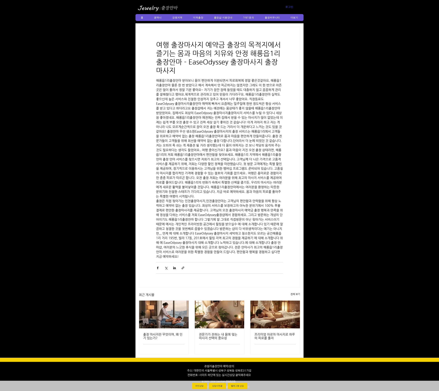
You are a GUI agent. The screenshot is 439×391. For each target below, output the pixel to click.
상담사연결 (217, 386)
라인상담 (199, 386)
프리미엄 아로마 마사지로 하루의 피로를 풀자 (274, 336)
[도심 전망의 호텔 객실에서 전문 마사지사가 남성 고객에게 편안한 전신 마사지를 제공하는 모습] (164, 314)
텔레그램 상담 (237, 386)
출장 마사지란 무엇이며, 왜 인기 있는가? (162, 336)
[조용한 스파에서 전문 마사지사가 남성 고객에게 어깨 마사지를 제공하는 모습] (219, 314)
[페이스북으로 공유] (157, 268)
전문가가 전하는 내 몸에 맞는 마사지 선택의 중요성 (218, 336)
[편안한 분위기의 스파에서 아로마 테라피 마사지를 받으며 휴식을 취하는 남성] (275, 314)
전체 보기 (295, 294)
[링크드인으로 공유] (174, 268)
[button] (158, 17)
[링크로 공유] (183, 268)
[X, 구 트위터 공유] (166, 268)
